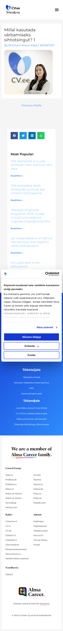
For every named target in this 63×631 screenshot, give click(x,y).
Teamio (37, 479)
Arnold (37, 475)
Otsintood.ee (12, 544)
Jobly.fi (9, 574)
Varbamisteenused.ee (17, 558)
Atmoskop (10, 502)
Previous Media (31, 105)
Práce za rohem (13, 498)
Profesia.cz (11, 484)
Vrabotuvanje (40, 530)
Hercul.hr (38, 535)
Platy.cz (37, 493)
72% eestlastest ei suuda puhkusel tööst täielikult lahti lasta (31, 165)
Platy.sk (37, 498)
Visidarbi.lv (11, 540)
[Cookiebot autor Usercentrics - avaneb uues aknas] (45, 274)
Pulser (36, 544)
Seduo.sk (38, 489)
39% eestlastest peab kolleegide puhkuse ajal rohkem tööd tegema (28, 189)
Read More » (17, 176)
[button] (57, 10)
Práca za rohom (13, 493)
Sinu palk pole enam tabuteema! (25, 264)
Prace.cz (9, 489)
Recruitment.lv (13, 554)
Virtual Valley (40, 540)
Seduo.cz (38, 484)
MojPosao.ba (40, 526)
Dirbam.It (10, 535)
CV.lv (8, 526)
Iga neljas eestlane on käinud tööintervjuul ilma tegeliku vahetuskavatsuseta (31, 242)
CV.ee (8, 530)
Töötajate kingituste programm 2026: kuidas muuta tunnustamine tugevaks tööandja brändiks (30, 215)
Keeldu (32, 355)
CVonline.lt (11, 521)
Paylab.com (39, 502)
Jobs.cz (9, 475)
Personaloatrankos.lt (16, 549)
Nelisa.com (11, 507)
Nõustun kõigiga (31, 337)
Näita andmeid (45, 327)
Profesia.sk (11, 479)
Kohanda (30, 346)
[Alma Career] (31, 592)
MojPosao (38, 521)
